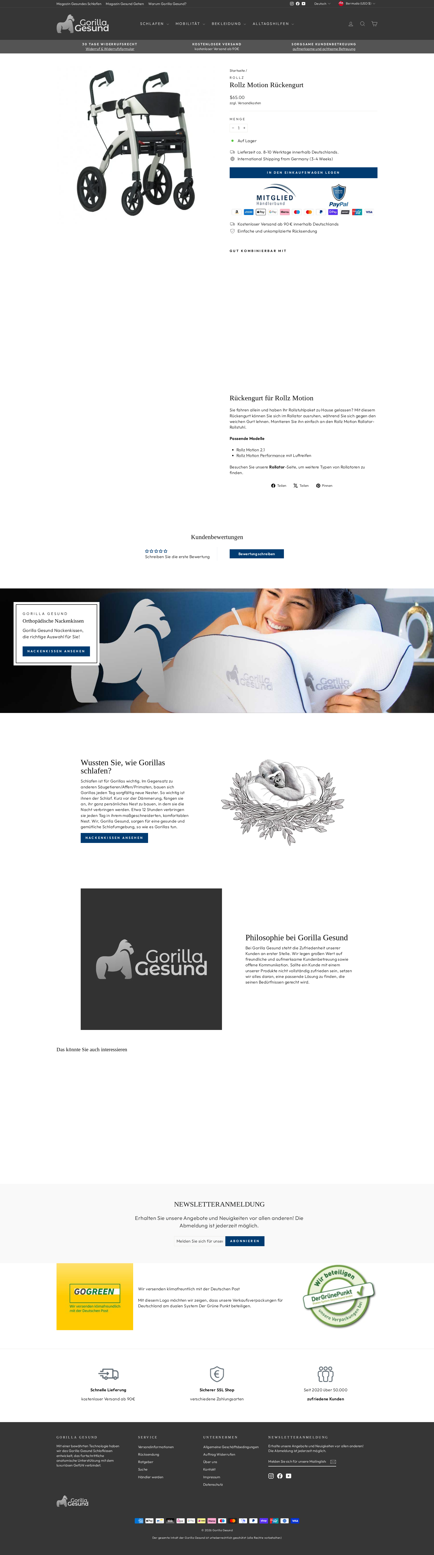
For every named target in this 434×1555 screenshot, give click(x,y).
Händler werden (150, 1477)
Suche (143, 1469)
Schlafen (152, 23)
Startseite (237, 70)
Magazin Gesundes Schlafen (79, 4)
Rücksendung (148, 1454)
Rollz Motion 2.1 (250, 449)
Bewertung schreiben (256, 554)
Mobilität (189, 23)
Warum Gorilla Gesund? (167, 4)
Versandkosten (249, 103)
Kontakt (209, 1469)
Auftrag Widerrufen (219, 1454)
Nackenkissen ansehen (56, 651)
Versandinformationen (156, 1447)
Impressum (211, 1477)
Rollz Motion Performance (260, 455)
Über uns (210, 1462)
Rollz (237, 78)
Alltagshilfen (271, 23)
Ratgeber (145, 1462)
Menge (238, 119)
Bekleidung (227, 23)
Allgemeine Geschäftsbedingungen (231, 1447)
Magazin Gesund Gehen (125, 4)
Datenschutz (213, 1484)
